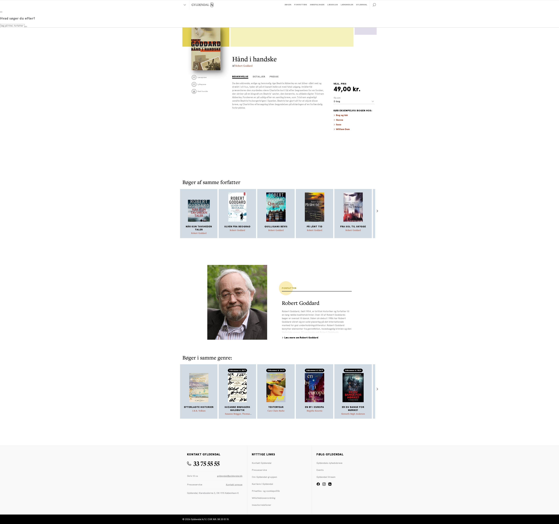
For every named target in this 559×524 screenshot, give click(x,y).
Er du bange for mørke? (353, 408)
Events (320, 470)
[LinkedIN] (330, 485)
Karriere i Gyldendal (262, 484)
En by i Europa (314, 407)
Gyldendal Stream (326, 477)
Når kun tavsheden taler (199, 228)
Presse (274, 76)
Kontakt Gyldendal (261, 463)
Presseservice (259, 470)
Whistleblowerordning (263, 498)
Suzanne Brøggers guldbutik (237, 408)
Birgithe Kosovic (314, 410)
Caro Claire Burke (275, 410)
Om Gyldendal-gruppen (264, 477)
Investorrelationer (261, 505)
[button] (374, 4)
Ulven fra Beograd (237, 226)
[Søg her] (26, 26)
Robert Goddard (243, 65)
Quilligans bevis (276, 226)
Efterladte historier (199, 407)
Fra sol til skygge (353, 226)
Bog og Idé (342, 115)
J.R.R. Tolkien (199, 410)
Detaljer (259, 76)
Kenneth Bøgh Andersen (353, 413)
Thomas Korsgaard (241, 415)
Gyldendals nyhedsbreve (329, 463)
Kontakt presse (234, 484)
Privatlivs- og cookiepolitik (266, 491)
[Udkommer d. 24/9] (276, 387)
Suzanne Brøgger (233, 413)
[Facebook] (318, 485)
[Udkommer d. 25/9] (237, 387)
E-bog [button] (337, 101)
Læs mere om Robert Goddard (301, 337)
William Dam (343, 129)
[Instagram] (324, 485)
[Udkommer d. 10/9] (353, 387)
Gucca (339, 120)
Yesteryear (276, 407)
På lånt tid (314, 226)
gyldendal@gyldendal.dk (229, 476)
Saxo (338, 124)
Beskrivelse (240, 76)
